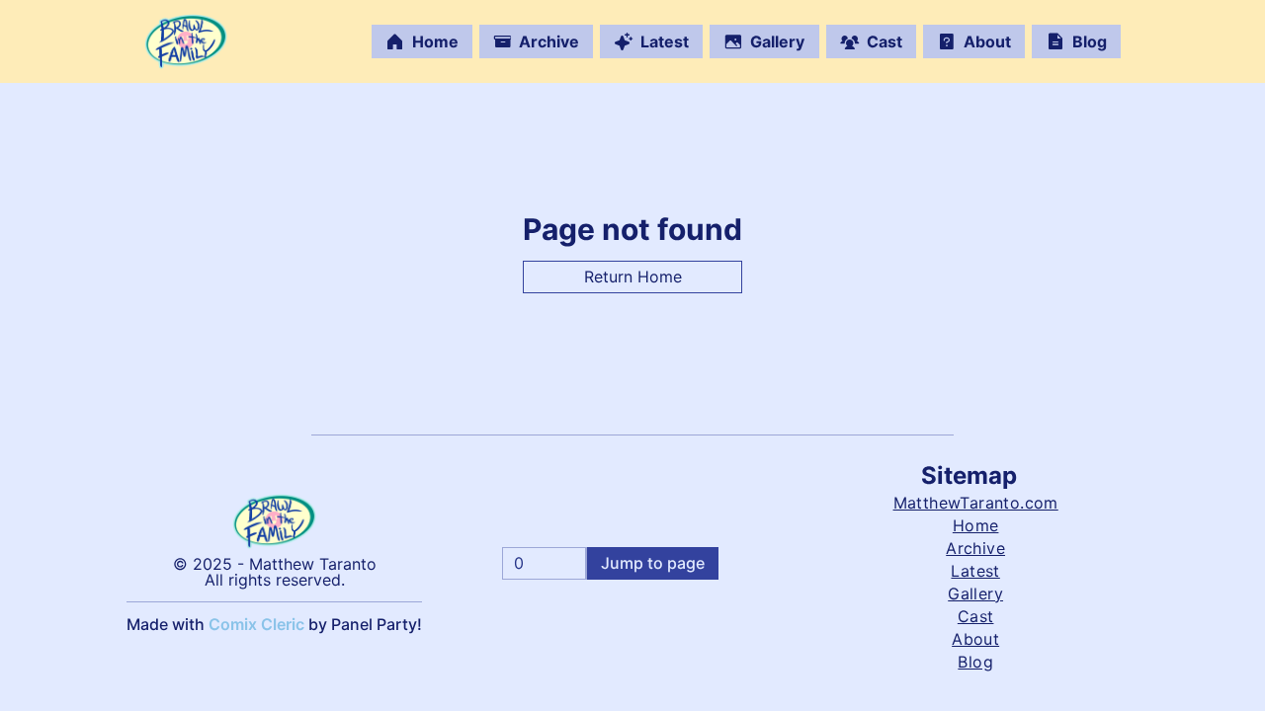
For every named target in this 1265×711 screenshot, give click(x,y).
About (987, 41)
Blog (1089, 41)
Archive (549, 41)
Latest (664, 41)
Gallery (777, 41)
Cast (884, 41)
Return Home (633, 276)
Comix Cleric (256, 624)
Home (435, 41)
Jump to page (653, 563)
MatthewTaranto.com (975, 503)
